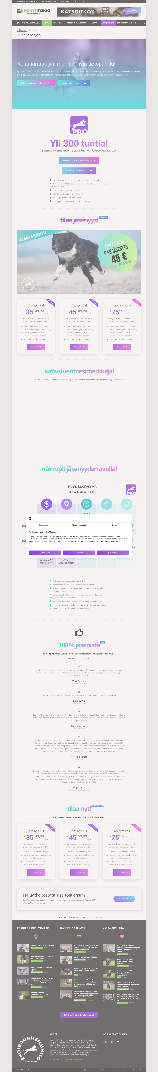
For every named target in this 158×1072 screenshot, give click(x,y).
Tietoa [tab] (114, 525)
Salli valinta (79, 553)
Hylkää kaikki (45, 553)
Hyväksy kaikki (113, 553)
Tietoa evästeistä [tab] (79, 525)
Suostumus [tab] (43, 525)
